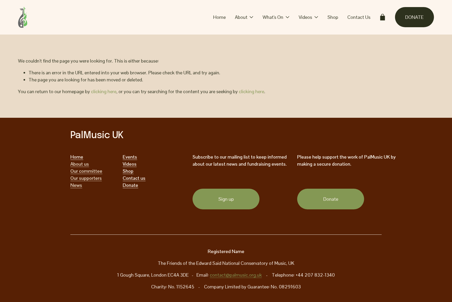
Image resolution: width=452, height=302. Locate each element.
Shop (332, 17)
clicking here (103, 91)
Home (219, 17)
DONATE (414, 17)
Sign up (226, 199)
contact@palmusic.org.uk (236, 275)
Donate (330, 199)
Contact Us (358, 17)
